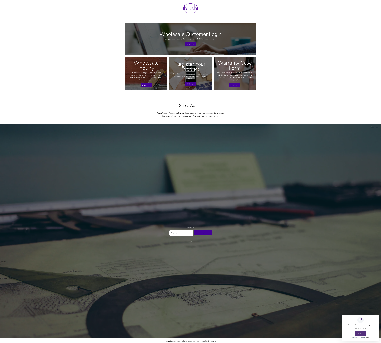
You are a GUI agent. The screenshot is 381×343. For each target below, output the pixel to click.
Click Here (190, 44)
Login (203, 233)
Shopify (191, 242)
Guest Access (374, 127)
